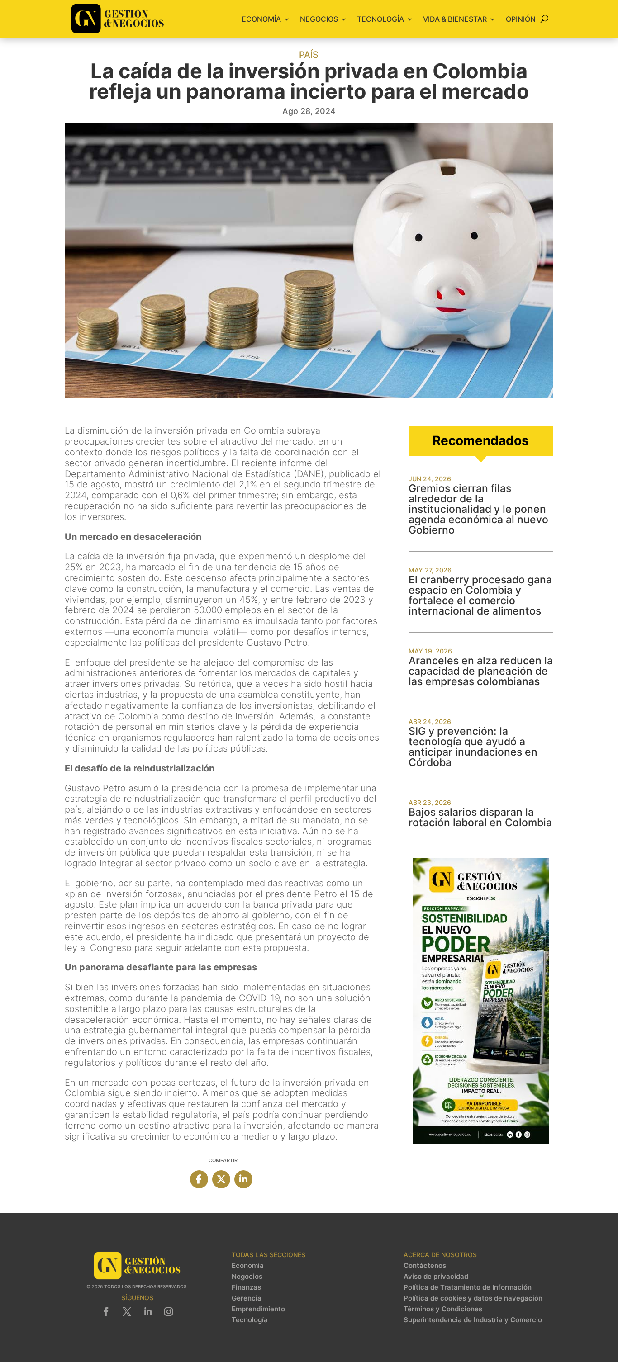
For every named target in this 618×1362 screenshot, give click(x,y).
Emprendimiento (258, 1309)
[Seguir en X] (126, 1311)
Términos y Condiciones (443, 1309)
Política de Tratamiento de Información (468, 1287)
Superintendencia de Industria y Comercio (473, 1320)
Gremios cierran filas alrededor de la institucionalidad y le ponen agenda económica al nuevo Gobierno (478, 509)
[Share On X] (221, 1179)
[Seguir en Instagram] (168, 1311)
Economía (261, 19)
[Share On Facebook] (199, 1179)
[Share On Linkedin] (243, 1179)
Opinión (521, 19)
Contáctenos (425, 1266)
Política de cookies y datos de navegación (473, 1298)
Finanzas (246, 1287)
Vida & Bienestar (455, 19)
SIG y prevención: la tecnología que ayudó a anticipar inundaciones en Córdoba (473, 747)
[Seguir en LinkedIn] (147, 1311)
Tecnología (380, 19)
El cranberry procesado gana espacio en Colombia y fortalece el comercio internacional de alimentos (480, 595)
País (309, 54)
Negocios (319, 19)
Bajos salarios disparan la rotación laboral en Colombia (480, 817)
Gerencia (246, 1298)
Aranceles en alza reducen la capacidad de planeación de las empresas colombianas (481, 671)
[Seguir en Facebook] (105, 1311)
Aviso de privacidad (436, 1276)
